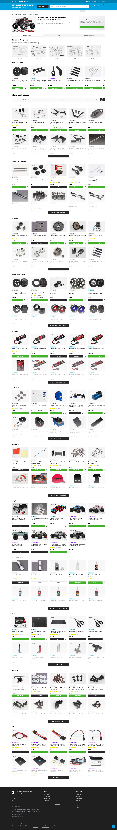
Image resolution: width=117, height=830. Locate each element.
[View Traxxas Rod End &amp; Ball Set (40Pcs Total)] (58, 170)
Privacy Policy (36, 827)
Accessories (54, 100)
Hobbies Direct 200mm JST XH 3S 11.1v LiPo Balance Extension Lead (96, 745)
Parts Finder (47, 794)
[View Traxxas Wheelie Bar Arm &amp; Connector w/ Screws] (58, 113)
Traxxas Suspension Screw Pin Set (92, 80)
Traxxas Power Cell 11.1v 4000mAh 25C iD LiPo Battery (77, 349)
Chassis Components (18, 105)
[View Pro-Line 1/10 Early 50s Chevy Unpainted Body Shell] (96, 509)
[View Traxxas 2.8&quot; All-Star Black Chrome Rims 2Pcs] (77, 283)
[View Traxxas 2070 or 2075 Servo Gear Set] (20, 396)
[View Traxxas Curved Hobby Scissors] (96, 622)
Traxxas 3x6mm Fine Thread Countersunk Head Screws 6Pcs (76, 688)
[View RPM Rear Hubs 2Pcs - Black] (56, 71)
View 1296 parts (50, 19)
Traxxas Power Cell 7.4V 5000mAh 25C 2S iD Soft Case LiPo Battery (58, 349)
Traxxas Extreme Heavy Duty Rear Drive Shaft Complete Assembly (38, 81)
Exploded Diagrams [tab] (27, 35)
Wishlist (103, 1)
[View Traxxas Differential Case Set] (96, 226)
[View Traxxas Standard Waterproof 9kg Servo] (58, 396)
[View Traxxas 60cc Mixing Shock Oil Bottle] (77, 565)
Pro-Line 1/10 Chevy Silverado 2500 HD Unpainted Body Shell (77, 545)
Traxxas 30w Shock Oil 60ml (56, 574)
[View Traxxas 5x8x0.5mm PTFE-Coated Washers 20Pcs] (58, 678)
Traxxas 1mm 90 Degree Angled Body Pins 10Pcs (95, 462)
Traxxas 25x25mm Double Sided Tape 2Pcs (19, 462)
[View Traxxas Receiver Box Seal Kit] (39, 113)
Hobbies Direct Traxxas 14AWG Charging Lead (19, 745)
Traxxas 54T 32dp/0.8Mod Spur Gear (57, 236)
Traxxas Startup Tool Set (17, 631)
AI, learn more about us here (17, 816)
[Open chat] (113, 826)
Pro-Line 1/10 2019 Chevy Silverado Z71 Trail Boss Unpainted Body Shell (58, 545)
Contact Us (87, 1)
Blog (93, 1)
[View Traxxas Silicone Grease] (39, 565)
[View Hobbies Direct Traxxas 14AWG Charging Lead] (20, 735)
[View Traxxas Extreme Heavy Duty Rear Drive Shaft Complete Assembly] (38, 71)
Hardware (89, 100)
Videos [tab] (58, 35)
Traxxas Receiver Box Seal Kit (38, 122)
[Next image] (33, 30)
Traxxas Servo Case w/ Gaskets (38, 405)
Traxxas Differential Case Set (95, 235)
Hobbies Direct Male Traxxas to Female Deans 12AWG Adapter (38, 745)
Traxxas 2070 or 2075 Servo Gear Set (19, 405)
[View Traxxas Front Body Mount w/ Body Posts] (77, 113)
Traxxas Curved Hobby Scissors (95, 631)
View (57, 526)
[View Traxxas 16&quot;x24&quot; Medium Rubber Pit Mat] (39, 622)
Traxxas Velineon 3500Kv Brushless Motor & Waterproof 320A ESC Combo (77, 405)
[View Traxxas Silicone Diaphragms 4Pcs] (39, 170)
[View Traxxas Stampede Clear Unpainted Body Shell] (39, 509)
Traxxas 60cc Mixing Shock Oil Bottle (76, 575)
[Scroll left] (14, 100)
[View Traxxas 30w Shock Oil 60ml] (58, 565)
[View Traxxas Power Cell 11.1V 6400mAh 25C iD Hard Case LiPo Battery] (96, 339)
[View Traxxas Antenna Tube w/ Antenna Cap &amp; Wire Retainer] (39, 452)
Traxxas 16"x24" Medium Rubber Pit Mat (39, 632)
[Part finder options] (47, 6)
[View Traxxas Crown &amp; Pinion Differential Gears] (77, 226)
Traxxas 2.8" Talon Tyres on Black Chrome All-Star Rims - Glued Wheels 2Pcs (19, 81)
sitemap (23, 823)
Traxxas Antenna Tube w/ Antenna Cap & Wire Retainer (39, 462)
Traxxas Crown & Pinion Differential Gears (77, 236)
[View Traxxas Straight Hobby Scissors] (77, 622)
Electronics (45, 100)
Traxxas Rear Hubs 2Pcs (74, 179)
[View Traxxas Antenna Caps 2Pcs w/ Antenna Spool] (58, 452)
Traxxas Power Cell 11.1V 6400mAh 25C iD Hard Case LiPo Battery (96, 349)
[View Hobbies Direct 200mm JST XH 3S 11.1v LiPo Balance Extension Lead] (96, 735)
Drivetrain (15, 218)
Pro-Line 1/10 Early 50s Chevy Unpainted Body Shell (95, 519)
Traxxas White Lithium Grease (19, 574)
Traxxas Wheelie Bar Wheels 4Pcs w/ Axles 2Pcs (58, 292)
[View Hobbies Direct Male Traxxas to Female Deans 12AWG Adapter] (39, 735)
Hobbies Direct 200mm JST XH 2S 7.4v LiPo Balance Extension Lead (77, 745)
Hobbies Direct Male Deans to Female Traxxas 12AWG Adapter (57, 745)
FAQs (13, 798)
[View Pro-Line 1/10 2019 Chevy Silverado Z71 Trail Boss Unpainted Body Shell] (58, 535)
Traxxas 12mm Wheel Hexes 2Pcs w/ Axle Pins (19, 236)
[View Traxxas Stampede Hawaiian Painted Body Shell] (58, 509)
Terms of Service (45, 827)
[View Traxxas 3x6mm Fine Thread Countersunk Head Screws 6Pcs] (77, 678)
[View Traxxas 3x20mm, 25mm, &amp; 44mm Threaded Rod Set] (96, 170)
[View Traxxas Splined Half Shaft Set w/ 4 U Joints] (74, 71)
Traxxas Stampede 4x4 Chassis (95, 122)
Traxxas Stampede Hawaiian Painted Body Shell (57, 519)
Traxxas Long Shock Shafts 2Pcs (19, 179)
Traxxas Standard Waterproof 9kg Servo (58, 405)
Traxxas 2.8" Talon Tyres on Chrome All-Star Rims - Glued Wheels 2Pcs (95, 292)
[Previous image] (30, 30)
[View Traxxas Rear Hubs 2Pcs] (77, 170)
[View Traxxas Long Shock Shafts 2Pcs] (20, 170)
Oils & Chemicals (73, 100)
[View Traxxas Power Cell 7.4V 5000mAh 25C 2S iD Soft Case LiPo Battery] (58, 339)
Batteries (36, 100)
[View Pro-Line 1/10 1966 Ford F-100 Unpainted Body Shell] (20, 535)
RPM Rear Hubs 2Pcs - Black (54, 80)
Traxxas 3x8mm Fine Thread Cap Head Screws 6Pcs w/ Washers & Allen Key (20, 688)
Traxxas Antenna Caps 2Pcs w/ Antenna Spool (57, 462)
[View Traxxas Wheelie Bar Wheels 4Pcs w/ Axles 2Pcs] (58, 283)
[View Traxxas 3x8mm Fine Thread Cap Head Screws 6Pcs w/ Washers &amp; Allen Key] (20, 678)
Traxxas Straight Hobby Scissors (76, 631)
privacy (13, 823)
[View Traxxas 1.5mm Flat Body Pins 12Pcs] (77, 452)
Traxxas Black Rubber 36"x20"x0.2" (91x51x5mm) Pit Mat (58, 632)
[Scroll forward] (104, 77)
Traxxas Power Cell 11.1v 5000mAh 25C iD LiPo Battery (39, 349)
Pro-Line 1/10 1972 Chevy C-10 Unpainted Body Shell (76, 519)
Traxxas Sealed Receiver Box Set (19, 122)
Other (96, 100)
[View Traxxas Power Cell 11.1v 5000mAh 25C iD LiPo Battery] (39, 339)
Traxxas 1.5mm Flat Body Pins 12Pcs (77, 462)
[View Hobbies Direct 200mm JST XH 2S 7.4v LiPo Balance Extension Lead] (77, 735)
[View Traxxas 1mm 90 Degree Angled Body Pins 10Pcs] (96, 452)
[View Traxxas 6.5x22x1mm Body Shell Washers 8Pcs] (39, 678)
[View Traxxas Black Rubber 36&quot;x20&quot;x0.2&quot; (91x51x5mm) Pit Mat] (58, 622)
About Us (14, 803)
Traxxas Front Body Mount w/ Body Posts (77, 123)
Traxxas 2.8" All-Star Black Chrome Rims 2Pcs (77, 292)
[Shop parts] (25, 88)
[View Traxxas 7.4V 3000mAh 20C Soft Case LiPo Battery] (20, 339)
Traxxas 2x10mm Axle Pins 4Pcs (38, 235)
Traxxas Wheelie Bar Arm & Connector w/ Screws (56, 123)
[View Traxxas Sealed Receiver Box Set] (20, 113)
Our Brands (47, 796)
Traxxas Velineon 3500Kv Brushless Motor (96, 405)
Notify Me (39, 187)
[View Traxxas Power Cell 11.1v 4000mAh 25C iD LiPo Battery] (77, 339)
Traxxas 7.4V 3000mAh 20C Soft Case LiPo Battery (19, 349)
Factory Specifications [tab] (89, 35)
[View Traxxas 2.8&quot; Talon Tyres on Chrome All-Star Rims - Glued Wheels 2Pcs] (96, 283)
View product (58, 19)
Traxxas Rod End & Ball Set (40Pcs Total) (58, 179)
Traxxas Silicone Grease (36, 574)
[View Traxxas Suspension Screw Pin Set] (93, 71)
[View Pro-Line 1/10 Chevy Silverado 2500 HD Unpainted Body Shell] (77, 535)
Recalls (77, 807)
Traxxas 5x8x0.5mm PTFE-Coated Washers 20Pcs (58, 688)
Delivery (78, 796)
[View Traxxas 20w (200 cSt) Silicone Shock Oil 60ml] (96, 565)
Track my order (80, 798)
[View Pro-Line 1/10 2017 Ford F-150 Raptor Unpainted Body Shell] (39, 535)
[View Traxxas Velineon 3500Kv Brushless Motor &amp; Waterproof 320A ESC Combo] (77, 396)
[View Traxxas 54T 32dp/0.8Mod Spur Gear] (58, 226)
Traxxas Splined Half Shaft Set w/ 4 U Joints (74, 81)
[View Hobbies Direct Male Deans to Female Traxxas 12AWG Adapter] (58, 735)
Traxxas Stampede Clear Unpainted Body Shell (39, 519)
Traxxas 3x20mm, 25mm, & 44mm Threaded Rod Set (96, 179)
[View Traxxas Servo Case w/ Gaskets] (39, 396)
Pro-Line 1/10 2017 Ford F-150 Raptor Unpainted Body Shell (39, 545)
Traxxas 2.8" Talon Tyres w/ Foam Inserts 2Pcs (39, 292)
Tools (82, 100)
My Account (79, 794)
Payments (78, 803)
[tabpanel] (58, 48)
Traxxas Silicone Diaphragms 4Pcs (39, 179)
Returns (78, 801)
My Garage (97, 1)
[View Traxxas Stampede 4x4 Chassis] (96, 113)
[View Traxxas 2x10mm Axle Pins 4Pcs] (39, 226)
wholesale (57, 804)
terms (18, 823)
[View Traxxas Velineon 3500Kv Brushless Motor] (96, 396)
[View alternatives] (28, 88)
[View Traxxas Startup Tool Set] (20, 622)
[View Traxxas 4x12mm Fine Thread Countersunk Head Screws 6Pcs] (96, 678)
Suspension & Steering (19, 161)
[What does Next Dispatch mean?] (29, 1)
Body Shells (63, 100)
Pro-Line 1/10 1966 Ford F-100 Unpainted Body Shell (18, 545)
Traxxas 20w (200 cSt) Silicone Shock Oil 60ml (95, 575)
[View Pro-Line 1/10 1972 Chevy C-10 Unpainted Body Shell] (77, 509)
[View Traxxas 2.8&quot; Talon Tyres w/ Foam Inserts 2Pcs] (39, 283)
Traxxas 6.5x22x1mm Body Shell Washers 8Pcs (38, 688)
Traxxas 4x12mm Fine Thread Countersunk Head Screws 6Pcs (95, 688)
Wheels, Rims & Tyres (26, 100)
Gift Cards (46, 801)
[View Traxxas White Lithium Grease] (20, 565)
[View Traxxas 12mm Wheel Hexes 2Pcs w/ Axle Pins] (20, 226)
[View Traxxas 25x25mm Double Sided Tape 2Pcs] (20, 452)
